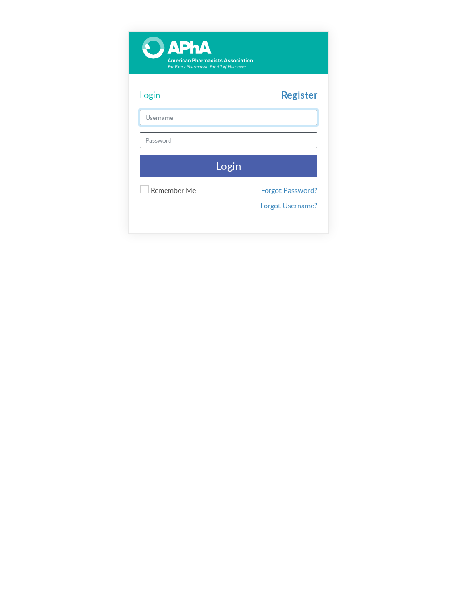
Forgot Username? (288, 205)
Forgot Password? (289, 190)
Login (228, 165)
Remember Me (173, 190)
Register (299, 95)
